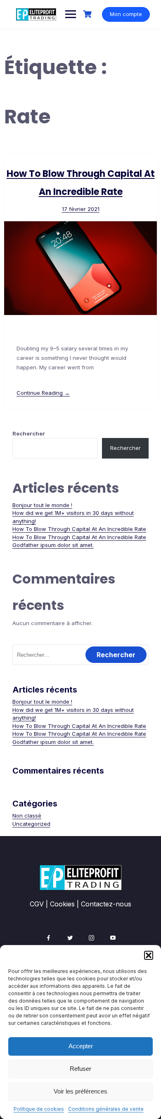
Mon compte (126, 14)
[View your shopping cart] (88, 14)
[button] (148, 955)
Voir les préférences (80, 1091)
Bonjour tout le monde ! (42, 505)
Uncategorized (31, 823)
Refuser (80, 1068)
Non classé (26, 815)
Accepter (81, 1046)
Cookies (62, 904)
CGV (37, 904)
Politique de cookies (39, 1109)
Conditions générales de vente (106, 1109)
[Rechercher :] (80, 654)
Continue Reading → (43, 392)
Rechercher (28, 433)
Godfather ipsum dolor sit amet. (53, 545)
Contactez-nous (106, 904)
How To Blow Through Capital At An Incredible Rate (79, 529)
